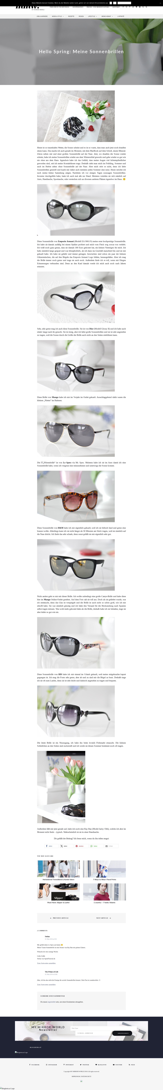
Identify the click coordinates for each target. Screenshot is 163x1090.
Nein (114, 3)
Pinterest (129, 7)
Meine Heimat (106, 16)
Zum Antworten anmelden (46, 963)
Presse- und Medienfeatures (98, 7)
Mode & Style (57, 16)
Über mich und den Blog (59, 7)
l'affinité (120, 16)
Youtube (139, 7)
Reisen (81, 16)
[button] (52, 846)
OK (111, 3)
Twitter (133, 7)
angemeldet (52, 1002)
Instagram (126, 7)
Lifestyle (91, 16)
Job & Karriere (42, 16)
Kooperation (78, 7)
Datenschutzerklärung (124, 3)
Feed (143, 7)
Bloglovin (136, 7)
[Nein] (160, 3)
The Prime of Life (51, 972)
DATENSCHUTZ (86, 1076)
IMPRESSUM (76, 1076)
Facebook (123, 7)
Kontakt (116, 7)
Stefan (47, 936)
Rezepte (71, 16)
